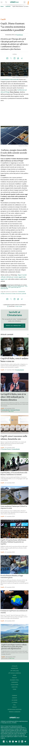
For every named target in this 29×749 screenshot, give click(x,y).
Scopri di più (18, 306)
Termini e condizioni (14, 712)
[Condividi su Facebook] (7, 58)
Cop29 (3, 19)
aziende (24, 293)
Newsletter (14, 668)
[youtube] (16, 741)
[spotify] (13, 741)
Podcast (14, 677)
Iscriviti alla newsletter (13, 325)
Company (14, 695)
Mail (14, 705)
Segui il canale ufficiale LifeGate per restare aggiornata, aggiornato (14, 277)
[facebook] (4, 741)
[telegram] (25, 741)
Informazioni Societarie (14, 709)
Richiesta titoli (14, 680)
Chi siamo (14, 700)
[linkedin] (22, 741)
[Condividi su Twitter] (11, 58)
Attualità (14, 666)
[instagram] (19, 741)
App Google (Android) (14, 673)
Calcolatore (14, 684)
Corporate (14, 682)
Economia (18, 293)
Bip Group (11, 411)
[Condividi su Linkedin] (14, 58)
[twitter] (7, 741)
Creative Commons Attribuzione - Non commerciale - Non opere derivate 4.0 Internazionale (14, 287)
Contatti (14, 698)
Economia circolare (11, 293)
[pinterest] (10, 741)
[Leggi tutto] (27, 334)
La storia (14, 702)
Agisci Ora (15, 687)
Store (8, 2)
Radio (14, 675)
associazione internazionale (10, 79)
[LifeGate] (14, 2)
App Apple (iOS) (14, 670)
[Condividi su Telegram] (22, 58)
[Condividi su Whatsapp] (18, 58)
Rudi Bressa (19, 35)
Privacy (14, 707)
